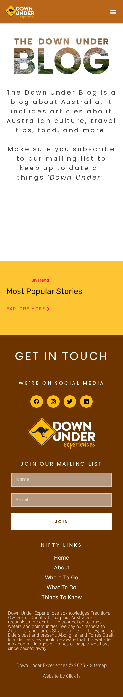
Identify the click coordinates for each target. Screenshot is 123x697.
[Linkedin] (86, 401)
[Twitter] (70, 401)
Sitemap (98, 665)
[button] (113, 11)
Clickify (73, 675)
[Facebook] (36, 401)
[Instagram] (53, 401)
